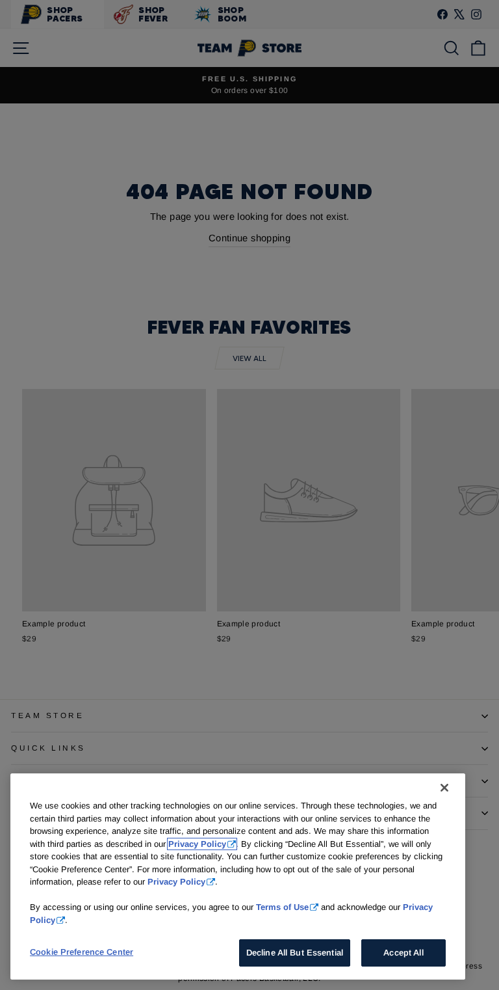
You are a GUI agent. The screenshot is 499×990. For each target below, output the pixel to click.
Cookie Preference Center (81, 952)
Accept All (403, 952)
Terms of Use (282, 907)
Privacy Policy (197, 844)
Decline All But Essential (294, 952)
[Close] (444, 787)
